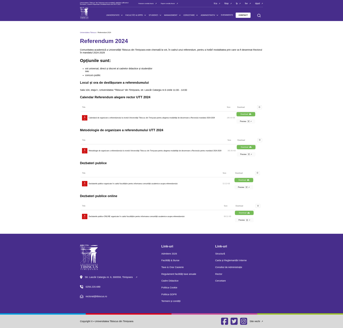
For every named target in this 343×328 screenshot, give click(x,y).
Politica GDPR (169, 294)
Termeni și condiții (170, 301)
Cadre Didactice (169, 280)
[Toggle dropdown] (122, 15)
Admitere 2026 (169, 253)
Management (171, 15)
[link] (145, 15)
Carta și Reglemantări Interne (231, 260)
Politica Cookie (169, 287)
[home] (84, 13)
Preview (243, 121)
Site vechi (255, 321)
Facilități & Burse (170, 260)
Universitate (113, 15)
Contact (243, 15)
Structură (220, 253)
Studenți (153, 15)
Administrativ (208, 15)
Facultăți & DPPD (134, 15)
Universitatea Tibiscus (88, 32)
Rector (218, 274)
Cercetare (189, 15)
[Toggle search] (259, 15)
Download (244, 114)
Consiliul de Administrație (228, 267)
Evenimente (227, 15)
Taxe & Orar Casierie (172, 267)
